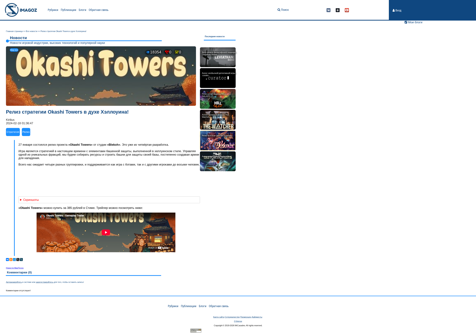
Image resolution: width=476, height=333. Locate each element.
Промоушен (245, 317)
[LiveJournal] (21, 259)
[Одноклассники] (10, 259)
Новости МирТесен (15, 268)
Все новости (31, 31)
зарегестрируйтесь (44, 282)
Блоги (82, 10)
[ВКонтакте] (7, 259)
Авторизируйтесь (14, 282)
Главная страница (14, 31)
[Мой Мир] (14, 259)
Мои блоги (414, 22)
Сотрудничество (232, 317)
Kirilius (10, 119)
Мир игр (14, 50)
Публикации (68, 10)
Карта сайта (218, 317)
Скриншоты (31, 199)
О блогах (238, 321)
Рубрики (53, 10)
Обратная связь (98, 10)
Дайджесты (257, 317)
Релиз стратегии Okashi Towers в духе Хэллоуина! (63, 31)
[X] (17, 259)
